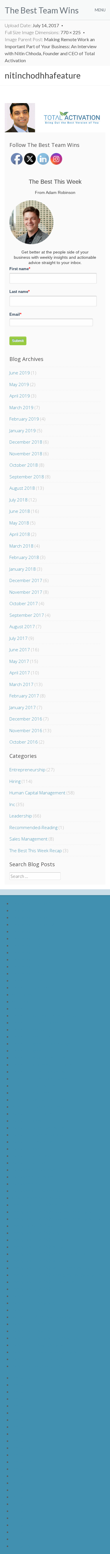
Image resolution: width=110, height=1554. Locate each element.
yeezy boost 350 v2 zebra (37, 1246)
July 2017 (18, 638)
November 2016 (25, 730)
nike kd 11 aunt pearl (32, 1155)
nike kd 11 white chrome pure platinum (50, 1015)
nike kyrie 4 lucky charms (36, 1169)
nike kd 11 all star (29, 1162)
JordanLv (21, 1524)
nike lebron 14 (26, 952)
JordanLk (21, 1447)
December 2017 (25, 580)
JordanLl (20, 1454)
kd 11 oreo (22, 994)
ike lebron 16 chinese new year (42, 1316)
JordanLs (21, 1503)
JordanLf (21, 1412)
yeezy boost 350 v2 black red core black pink (56, 1218)
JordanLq (21, 1489)
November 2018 (25, 453)
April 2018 (19, 534)
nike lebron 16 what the (35, 973)
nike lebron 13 (26, 945)
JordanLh (21, 1426)
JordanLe (21, 1405)
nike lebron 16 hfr (29, 1323)
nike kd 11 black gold (32, 1092)
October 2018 (23, 465)
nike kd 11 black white (33, 1085)
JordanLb (21, 1384)
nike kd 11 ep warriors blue (38, 1057)
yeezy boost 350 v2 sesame (39, 1260)
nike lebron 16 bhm (31, 1295)
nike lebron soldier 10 (33, 910)
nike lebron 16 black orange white (45, 1338)
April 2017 (19, 673)
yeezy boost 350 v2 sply (36, 1232)
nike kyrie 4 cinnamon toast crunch (46, 1190)
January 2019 (22, 430)
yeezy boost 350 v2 (31, 1288)
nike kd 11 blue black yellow (39, 1071)
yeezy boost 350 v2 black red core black (52, 1211)
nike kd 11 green (28, 1050)
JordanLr (21, 1496)
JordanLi (20, 1433)
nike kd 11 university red (36, 1022)
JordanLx (21, 1538)
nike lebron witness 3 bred (38, 1366)
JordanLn (21, 1468)
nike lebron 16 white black (37, 1345)
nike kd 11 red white (32, 1029)
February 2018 (24, 557)
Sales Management (28, 839)
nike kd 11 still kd (28, 980)
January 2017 (22, 707)
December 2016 (25, 719)
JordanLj (20, 1440)
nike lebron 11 (26, 931)
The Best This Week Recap (35, 850)
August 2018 (22, 488)
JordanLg (21, 1419)
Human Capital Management (37, 793)
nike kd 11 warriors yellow (37, 1134)
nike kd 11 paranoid (31, 987)
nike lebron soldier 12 (33, 924)
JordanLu (21, 1517)
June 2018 (19, 511)
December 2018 (25, 442)
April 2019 (19, 396)
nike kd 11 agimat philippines (40, 1099)
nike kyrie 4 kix (26, 1183)
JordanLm (22, 1461)
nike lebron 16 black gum (36, 1302)
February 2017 (24, 696)
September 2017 (26, 615)
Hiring (15, 781)
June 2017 (19, 649)
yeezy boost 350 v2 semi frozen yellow (50, 1267)
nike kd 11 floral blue (32, 1141)
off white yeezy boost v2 (36, 1197)
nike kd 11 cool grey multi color (42, 1064)
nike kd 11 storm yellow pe (38, 1127)
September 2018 (26, 477)
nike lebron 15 (26, 959)
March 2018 (21, 546)
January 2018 (22, 569)
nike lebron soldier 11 (33, 917)
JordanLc (21, 1391)
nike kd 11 (22, 1008)
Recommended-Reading (33, 827)
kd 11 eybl (22, 1001)
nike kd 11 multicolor (32, 1113)
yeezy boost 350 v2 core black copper (50, 1253)
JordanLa (21, 1377)
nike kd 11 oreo (27, 1120)
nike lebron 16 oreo (31, 1309)
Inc (12, 804)
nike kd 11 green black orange (41, 1043)
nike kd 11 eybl (26, 1148)
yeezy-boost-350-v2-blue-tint (41, 1225)
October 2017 (23, 603)
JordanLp (21, 1482)
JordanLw (22, 1531)
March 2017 (21, 684)
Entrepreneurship (27, 769)
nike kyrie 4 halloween (33, 1176)
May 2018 (19, 523)
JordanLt (21, 1510)
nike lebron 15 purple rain (37, 1359)
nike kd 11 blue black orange (39, 1078)
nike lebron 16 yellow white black (44, 1352)
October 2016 (23, 742)
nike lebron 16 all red (32, 1331)
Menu (100, 10)
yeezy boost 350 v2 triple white (43, 1281)
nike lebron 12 (26, 938)
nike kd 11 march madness (38, 1106)
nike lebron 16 (26, 966)
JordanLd (21, 1398)
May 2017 (19, 661)
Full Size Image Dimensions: (43, 32)
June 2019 (19, 373)
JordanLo (21, 1475)
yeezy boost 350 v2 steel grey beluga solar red (58, 1274)
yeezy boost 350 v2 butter (38, 1239)
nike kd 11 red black (31, 1036)
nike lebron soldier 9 (32, 903)
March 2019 (21, 407)
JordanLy (21, 1545)
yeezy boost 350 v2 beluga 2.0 (42, 1204)
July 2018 (18, 500)
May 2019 (19, 384)
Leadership (20, 816)
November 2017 (25, 592)
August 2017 (22, 626)
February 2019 (24, 419)
